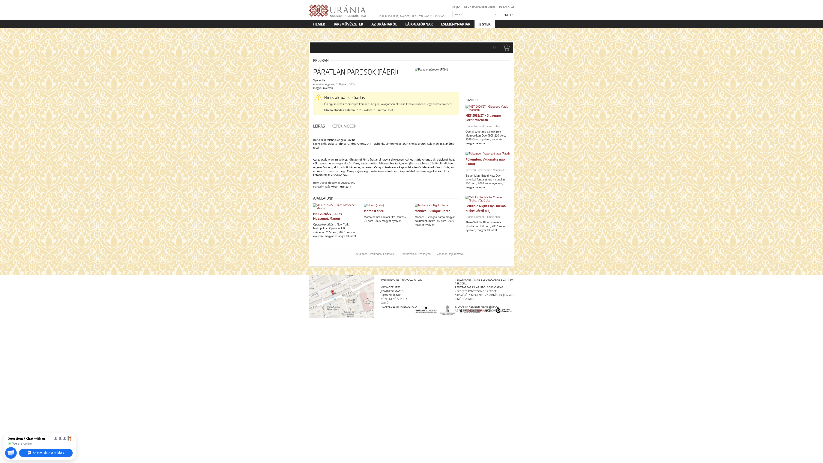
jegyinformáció (392, 291)
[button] (11, 453)
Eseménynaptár (455, 24)
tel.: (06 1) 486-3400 (431, 16)
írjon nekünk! (391, 295)
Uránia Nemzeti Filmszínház (483, 126)
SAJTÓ (456, 7)
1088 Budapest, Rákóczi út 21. (398, 16)
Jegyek (485, 24)
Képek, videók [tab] (344, 126)
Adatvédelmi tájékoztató (399, 306)
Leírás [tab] (319, 126)
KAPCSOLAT (506, 7)
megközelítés (390, 287)
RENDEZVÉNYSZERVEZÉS (479, 7)
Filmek (319, 24)
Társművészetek (348, 24)
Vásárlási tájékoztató (450, 254)
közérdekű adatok (394, 299)
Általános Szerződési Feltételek (375, 254)
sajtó (385, 303)
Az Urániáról (384, 24)
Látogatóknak (419, 24)
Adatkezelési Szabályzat (416, 254)
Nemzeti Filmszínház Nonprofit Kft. (487, 170)
